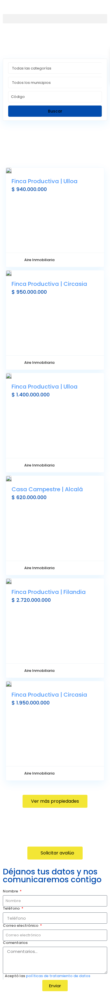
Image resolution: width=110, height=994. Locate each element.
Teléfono (12, 908)
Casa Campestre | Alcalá (47, 489)
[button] (55, 18)
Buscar (55, 111)
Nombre (11, 891)
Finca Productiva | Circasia (49, 284)
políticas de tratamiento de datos (58, 976)
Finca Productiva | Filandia (49, 592)
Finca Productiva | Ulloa (45, 181)
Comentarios (15, 943)
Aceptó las (47, 976)
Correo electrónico (21, 926)
